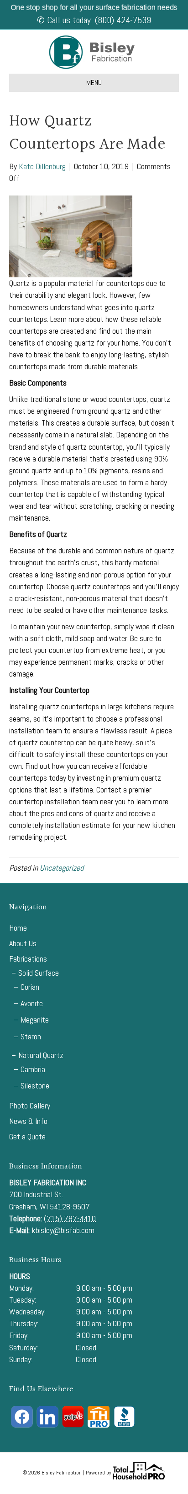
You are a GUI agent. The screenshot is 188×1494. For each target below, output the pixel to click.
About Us (23, 943)
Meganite (35, 1019)
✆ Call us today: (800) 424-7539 (94, 20)
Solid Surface (38, 973)
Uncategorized (62, 867)
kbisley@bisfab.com (62, 1230)
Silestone (35, 1085)
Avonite (32, 1003)
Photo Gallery (29, 1105)
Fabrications (28, 958)
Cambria (33, 1069)
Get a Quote (27, 1136)
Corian (30, 987)
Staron (31, 1036)
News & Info (28, 1121)
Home (18, 927)
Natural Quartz (40, 1055)
